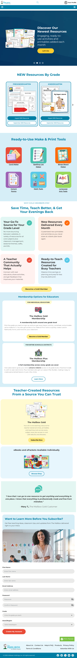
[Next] (73, 105)
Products (58, 645)
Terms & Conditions (33, 648)
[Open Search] (38, 2)
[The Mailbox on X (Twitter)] (65, 655)
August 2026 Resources (22, 118)
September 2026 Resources (22, 123)
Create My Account (14, 632)
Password (6, 595)
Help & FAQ (49, 645)
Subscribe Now (37, 440)
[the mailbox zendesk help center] (2, 7)
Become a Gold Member (36, 289)
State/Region (7, 621)
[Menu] (74, 7)
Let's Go (45, 51)
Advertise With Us (67, 648)
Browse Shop (36, 474)
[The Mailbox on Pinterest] (61, 655)
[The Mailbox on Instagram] (72, 655)
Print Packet (68, 639)
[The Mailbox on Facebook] (58, 655)
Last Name (6, 577)
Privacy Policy (68, 645)
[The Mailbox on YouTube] (69, 655)
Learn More (39, 379)
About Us (29, 645)
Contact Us (39, 645)
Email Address (7, 586)
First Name (6, 567)
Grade (4, 611)
